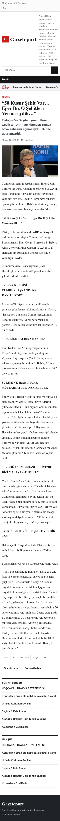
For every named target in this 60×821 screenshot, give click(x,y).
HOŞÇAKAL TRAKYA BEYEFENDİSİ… (24, 688)
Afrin (5, 657)
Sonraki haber (33, 668)
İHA (13, 657)
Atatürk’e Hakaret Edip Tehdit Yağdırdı (24, 719)
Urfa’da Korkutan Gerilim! (16, 703)
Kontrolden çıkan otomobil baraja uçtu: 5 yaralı (29, 696)
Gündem (6, 97)
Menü (5, 79)
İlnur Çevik (24, 657)
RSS (4, 8)
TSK (45, 657)
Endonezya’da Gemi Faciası (27, 87)
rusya (35, 657)
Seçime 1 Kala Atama (14, 711)
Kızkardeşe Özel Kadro (15, 726)
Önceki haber (11, 668)
